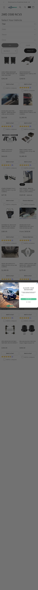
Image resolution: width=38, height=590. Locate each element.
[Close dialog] (37, 283)
